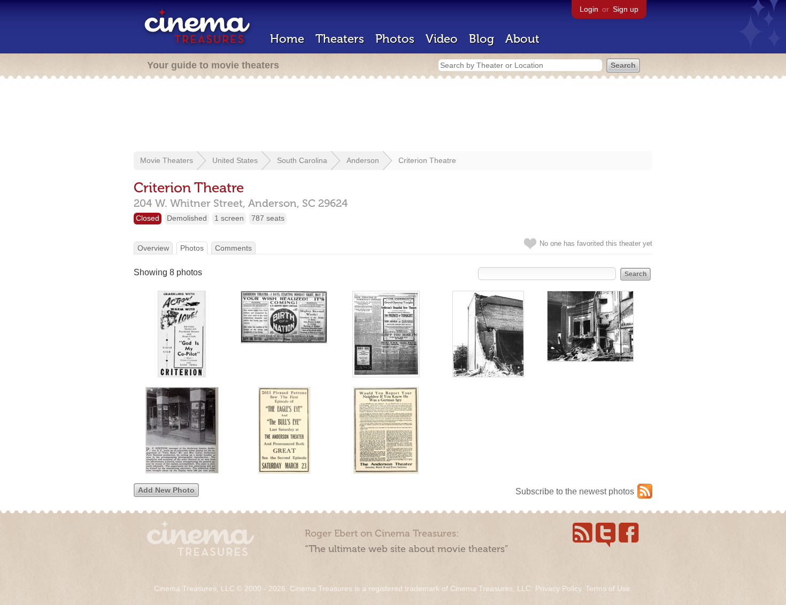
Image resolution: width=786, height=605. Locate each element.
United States (235, 160)
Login (589, 9)
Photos (394, 39)
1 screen (229, 218)
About (522, 39)
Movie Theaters (166, 160)
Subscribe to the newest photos (574, 491)
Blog (481, 39)
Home (287, 39)
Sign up (625, 9)
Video (442, 39)
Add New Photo (166, 490)
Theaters (339, 39)
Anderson (362, 160)
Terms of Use (607, 588)
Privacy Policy (558, 588)
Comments (233, 248)
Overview (153, 248)
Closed (147, 218)
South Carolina (302, 160)
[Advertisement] (393, 116)
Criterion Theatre (427, 160)
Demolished (187, 218)
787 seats (267, 218)
